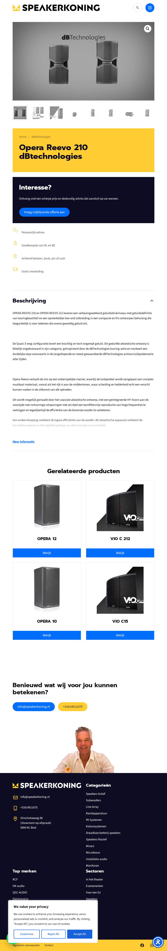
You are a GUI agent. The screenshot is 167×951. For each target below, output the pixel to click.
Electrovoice (20, 899)
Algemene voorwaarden (26, 945)
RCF (15, 879)
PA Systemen (94, 820)
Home (22, 137)
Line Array (92, 807)
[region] (53, 921)
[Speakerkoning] (56, 7)
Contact (49, 945)
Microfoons (93, 853)
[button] (147, 28)
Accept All (80, 934)
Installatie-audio (96, 859)
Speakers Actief (95, 794)
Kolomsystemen (96, 826)
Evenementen (94, 886)
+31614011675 (72, 706)
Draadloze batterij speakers (103, 833)
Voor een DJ (93, 892)
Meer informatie (23, 442)
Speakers (91, 899)
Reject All (53, 934)
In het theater (94, 879)
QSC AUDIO (20, 892)
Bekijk (47, 553)
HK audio (18, 886)
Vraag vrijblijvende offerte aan (44, 212)
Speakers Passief (96, 839)
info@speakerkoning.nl (34, 706)
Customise (26, 934)
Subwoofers (93, 800)
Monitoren (92, 866)
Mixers (90, 846)
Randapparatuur (96, 813)
